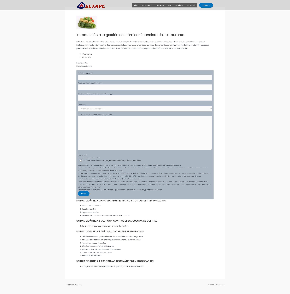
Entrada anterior (73, 285)
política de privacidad (132, 161)
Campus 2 (191, 5)
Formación (146, 5)
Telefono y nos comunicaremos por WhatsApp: (95, 94)
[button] (206, 5)
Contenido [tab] (86, 57)
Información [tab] (87, 54)
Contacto (160, 5)
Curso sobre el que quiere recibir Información (95, 115)
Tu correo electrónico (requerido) (90, 83)
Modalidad (82, 105)
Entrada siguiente (216, 285)
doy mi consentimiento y (115, 161)
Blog (169, 5)
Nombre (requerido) (85, 73)
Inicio (136, 5)
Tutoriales (179, 5)
